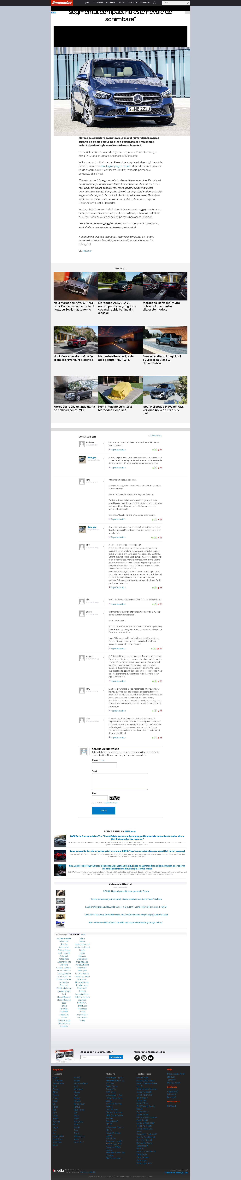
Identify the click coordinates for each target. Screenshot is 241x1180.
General (64, 1017)
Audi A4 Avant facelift (146, 1137)
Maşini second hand (175, 1074)
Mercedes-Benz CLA (115, 1080)
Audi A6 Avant (112, 1109)
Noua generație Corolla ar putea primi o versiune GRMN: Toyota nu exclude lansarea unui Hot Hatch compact (127, 851)
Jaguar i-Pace (142, 1114)
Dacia (55, 1101)
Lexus (55, 1145)
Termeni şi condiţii (87, 1172)
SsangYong (78, 1121)
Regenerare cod (110, 803)
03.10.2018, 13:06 (93, 445)
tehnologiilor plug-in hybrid (115, 166)
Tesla (76, 1130)
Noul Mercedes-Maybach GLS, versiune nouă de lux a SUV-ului (163, 410)
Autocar (87, 250)
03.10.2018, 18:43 (93, 548)
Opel (76, 1095)
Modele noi (82, 968)
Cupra (55, 1098)
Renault (77, 1107)
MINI (76, 1086)
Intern (82, 938)
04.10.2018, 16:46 (93, 721)
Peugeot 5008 (112, 1121)
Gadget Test (64, 1015)
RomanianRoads (82, 994)
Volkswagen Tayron (114, 1127)
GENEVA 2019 (64, 1023)
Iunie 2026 (171, 1097)
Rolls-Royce (79, 1110)
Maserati (77, 1077)
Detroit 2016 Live (64, 976)
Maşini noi (58, 1069)
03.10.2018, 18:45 (93, 602)
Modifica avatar (84, 751)
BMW (55, 1092)
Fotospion (64, 1012)
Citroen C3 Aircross (114, 1112)
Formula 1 (64, 1009)
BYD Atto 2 (110, 1092)
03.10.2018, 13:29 (94, 460)
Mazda (77, 1080)
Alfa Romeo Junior (114, 1158)
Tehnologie (82, 1009)
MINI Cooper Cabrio (114, 1115)
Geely (55, 1116)
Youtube (151, 1058)
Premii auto (82, 988)
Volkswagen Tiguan (114, 1077)
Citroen (56, 1095)
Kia (54, 1133)
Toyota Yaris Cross (144, 1095)
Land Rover (58, 1139)
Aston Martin (58, 1083)
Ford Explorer (142, 1077)
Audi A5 (109, 1118)
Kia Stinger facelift (144, 1140)
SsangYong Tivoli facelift (147, 1134)
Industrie (64, 1026)
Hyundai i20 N (143, 1111)
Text (94, 771)
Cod (94, 793)
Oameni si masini (82, 976)
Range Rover (79, 1104)
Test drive (171, 1080)
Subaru (77, 1124)
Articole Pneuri (64, 950)
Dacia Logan (142, 1160)
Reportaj (82, 991)
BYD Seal (110, 1083)
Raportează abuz (118, 450)
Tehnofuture (82, 1006)
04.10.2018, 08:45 (93, 659)
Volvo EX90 (111, 1138)
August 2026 (172, 1091)
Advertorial (64, 941)
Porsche (77, 1101)
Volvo (76, 1139)
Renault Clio (111, 1089)
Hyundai (56, 1121)
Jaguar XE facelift (144, 1126)
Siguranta (82, 1000)
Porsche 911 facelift (114, 1141)
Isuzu (55, 1124)
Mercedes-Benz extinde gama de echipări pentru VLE (74, 408)
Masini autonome (82, 944)
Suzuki (77, 1127)
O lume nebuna (82, 973)
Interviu (82, 941)
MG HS (109, 1124)
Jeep (55, 1130)
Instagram (144, 1058)
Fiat (54, 1110)
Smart (76, 1118)
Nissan (77, 1092)
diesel (82, 155)
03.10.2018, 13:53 (93, 482)
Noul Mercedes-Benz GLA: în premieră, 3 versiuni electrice (73, 358)
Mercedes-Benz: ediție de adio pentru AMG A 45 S (116, 358)
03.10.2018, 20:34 (93, 614)
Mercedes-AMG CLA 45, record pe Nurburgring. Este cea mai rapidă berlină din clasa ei (117, 308)
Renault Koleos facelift (146, 1151)
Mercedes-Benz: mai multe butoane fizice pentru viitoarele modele (161, 306)
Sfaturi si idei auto (82, 997)
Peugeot (77, 1098)
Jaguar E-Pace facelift (146, 1123)
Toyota (76, 1133)
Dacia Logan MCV (144, 1163)
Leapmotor (57, 1142)
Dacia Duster (142, 1154)
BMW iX (140, 1148)
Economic (64, 985)
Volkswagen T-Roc (114, 1095)
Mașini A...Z (79, 1142)
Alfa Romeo (58, 1080)
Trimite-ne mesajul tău (176, 1172)
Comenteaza (155, 436)
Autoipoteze (64, 959)
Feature (64, 1006)
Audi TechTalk (64, 953)
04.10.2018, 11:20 (93, 691)
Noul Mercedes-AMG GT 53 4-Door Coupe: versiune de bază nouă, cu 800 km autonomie (74, 306)
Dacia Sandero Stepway (147, 1089)
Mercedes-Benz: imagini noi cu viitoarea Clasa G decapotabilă (162, 360)
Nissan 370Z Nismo (145, 1080)
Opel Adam (82, 979)
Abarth (56, 1077)
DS (54, 1104)
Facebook (137, 1058)
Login (154, 3)
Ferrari (55, 1107)
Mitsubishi (78, 1089)
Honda (55, 1118)
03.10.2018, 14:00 (94, 530)
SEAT (76, 1113)
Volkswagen (79, 1136)
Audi (55, 1086)
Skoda (76, 1116)
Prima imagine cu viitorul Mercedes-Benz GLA (115, 408)
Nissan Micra (142, 1103)
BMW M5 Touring (113, 1104)
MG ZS (109, 1130)
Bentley (56, 1089)
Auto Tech (64, 956)
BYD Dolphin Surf (113, 1144)
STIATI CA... (82, 1003)
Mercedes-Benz (81, 1083)
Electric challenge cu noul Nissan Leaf (64, 991)
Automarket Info (64, 962)
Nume (95, 760)
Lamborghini (58, 1136)
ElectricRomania (64, 997)
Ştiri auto (171, 1077)
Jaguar (56, 1127)
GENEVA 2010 (64, 1020)
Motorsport (82, 971)
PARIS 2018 (130, 831)
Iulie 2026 (171, 1094)
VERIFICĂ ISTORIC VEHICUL (139, 3)
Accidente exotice (64, 938)
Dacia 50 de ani (64, 973)
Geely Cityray (112, 1086)
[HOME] (62, 3)
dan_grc (92, 457)
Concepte (64, 965)
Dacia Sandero (143, 1157)
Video (82, 1020)
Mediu (82, 953)
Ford (55, 1113)
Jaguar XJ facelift (144, 1092)
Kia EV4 (109, 1106)
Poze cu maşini (173, 1083)
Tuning (82, 1012)
